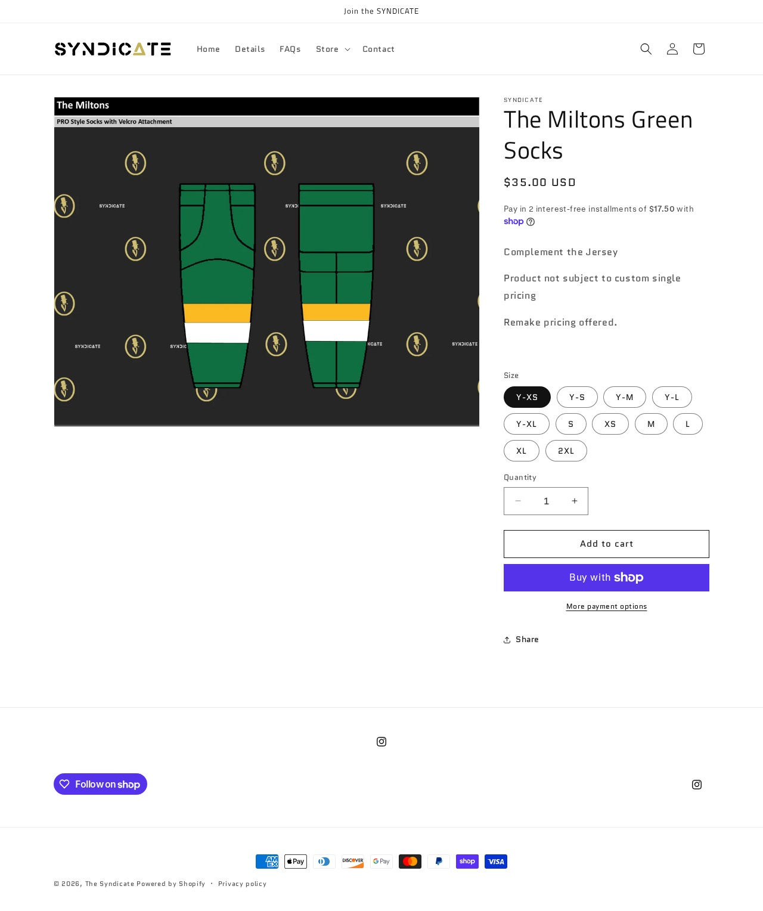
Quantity (520, 477)
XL (521, 451)
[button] (332, 48)
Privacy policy (242, 883)
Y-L (672, 397)
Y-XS (527, 397)
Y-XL (526, 424)
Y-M (625, 397)
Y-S (577, 397)
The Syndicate (110, 883)
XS (610, 424)
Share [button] (527, 639)
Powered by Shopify (171, 883)
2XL (566, 451)
